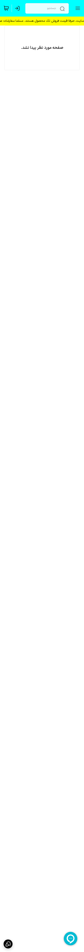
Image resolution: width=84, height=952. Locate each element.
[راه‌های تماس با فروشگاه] (8, 943)
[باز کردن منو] (76, 8)
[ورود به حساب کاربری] (18, 8)
